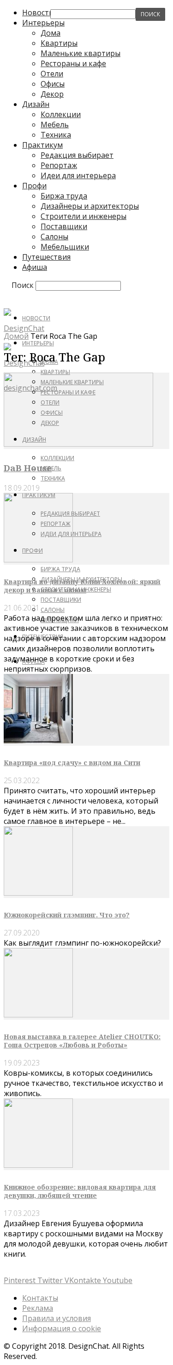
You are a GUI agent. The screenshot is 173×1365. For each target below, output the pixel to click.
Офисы (53, 84)
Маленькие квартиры (80, 53)
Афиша (34, 267)
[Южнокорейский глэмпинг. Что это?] (38, 893)
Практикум (42, 145)
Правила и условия (56, 1318)
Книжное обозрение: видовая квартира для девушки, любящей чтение (80, 1191)
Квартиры (59, 43)
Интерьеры (38, 343)
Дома (50, 33)
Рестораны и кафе (73, 63)
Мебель (55, 124)
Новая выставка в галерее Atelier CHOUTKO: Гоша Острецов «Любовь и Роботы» (82, 1040)
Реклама (37, 1308)
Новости (36, 318)
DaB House (28, 468)
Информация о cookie (61, 1328)
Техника (56, 135)
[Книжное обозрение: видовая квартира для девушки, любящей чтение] (38, 1165)
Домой (16, 336)
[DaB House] (78, 444)
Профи (34, 186)
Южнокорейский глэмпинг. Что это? (67, 914)
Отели (52, 74)
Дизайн (35, 104)
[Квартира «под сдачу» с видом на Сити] (38, 740)
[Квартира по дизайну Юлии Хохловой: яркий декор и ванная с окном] (38, 560)
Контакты (40, 1298)
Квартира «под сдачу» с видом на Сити (72, 762)
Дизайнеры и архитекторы (90, 206)
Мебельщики (65, 247)
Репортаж (59, 165)
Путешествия (46, 257)
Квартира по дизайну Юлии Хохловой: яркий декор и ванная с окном (82, 585)
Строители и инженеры (83, 216)
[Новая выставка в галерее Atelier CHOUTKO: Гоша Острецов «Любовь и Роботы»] (38, 1015)
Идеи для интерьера (78, 175)
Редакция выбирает (77, 155)
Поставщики (64, 226)
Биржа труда (64, 196)
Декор (52, 94)
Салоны (54, 236)
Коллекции (61, 114)
